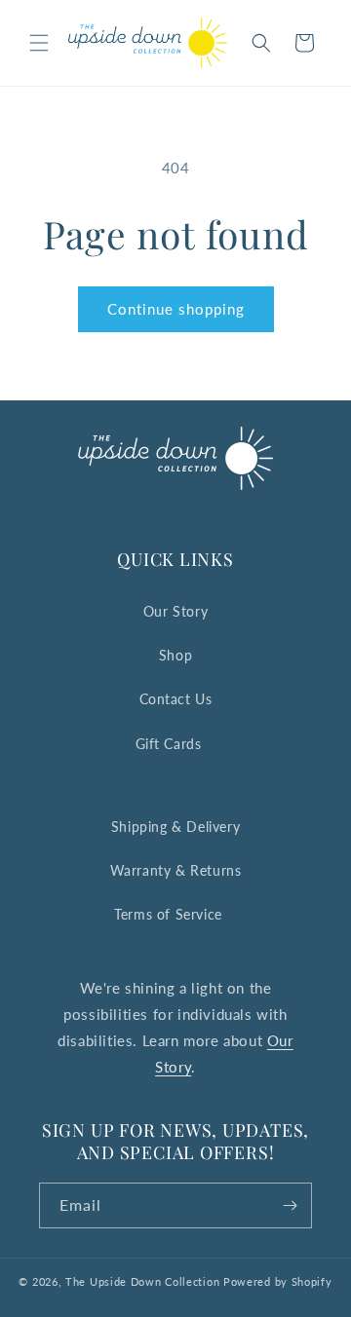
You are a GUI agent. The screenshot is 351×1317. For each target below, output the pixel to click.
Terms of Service (168, 914)
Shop (175, 655)
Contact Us (176, 699)
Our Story (175, 611)
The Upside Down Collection (142, 1281)
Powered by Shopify (277, 1281)
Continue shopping (176, 309)
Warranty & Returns (176, 870)
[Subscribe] (289, 1205)
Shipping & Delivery (175, 826)
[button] (39, 42)
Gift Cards (169, 743)
